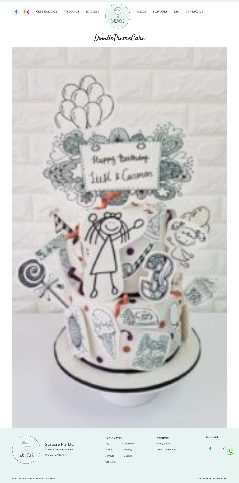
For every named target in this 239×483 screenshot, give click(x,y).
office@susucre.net (63, 449)
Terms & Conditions (166, 449)
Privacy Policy (163, 443)
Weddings (71, 11)
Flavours (160, 11)
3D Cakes (92, 11)
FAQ (176, 11)
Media (141, 11)
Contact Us (194, 11)
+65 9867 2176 (60, 455)
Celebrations (47, 11)
